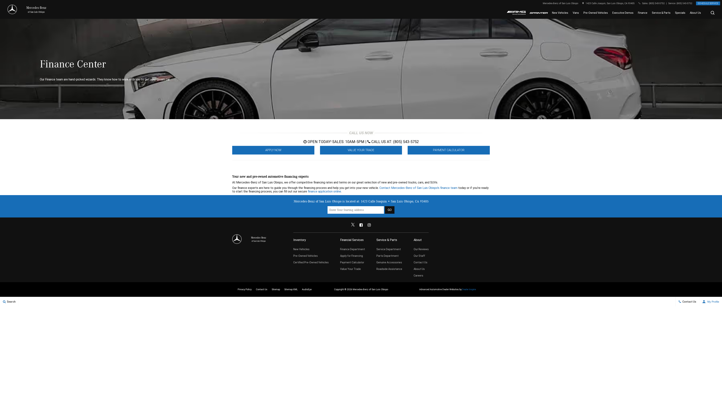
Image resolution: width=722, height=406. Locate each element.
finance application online (324, 191)
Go (390, 210)
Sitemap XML (291, 289)
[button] (712, 13)
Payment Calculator (448, 150)
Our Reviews (421, 249)
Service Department (388, 249)
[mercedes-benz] (12, 9)
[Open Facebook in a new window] (361, 225)
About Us (695, 12)
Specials (680, 12)
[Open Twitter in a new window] (353, 225)
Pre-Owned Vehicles (595, 12)
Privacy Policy (245, 289)
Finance (642, 12)
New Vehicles (560, 12)
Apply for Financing (351, 255)
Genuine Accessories (389, 262)
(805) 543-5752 (657, 3)
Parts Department (387, 255)
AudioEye (307, 289)
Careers (418, 275)
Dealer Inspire (469, 289)
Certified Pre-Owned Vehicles (311, 262)
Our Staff (419, 255)
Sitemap (276, 289)
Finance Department (352, 249)
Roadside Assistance (389, 268)
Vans (576, 12)
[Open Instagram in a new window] (369, 225)
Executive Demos (622, 12)
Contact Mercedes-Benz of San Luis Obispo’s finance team (418, 188)
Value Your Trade (361, 150)
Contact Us (420, 262)
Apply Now (273, 150)
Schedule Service (708, 3)
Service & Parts (661, 12)
